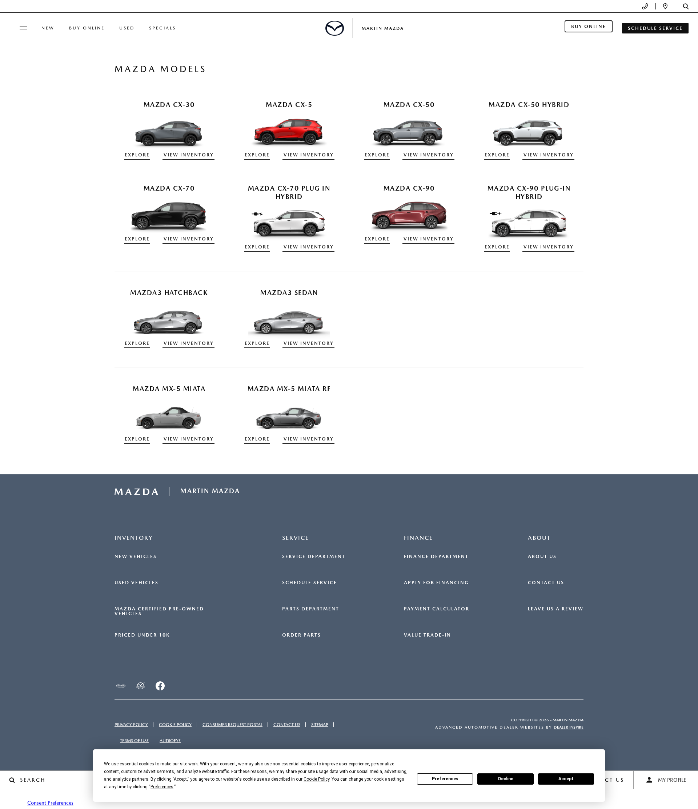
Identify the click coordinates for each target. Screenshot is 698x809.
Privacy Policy (131, 724)
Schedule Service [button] (655, 28)
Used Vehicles (137, 582)
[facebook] (160, 686)
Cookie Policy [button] (316, 779)
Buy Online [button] (588, 26)
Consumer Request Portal (232, 724)
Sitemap (319, 724)
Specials (162, 28)
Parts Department (310, 608)
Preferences (445, 778)
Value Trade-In (427, 635)
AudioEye (170, 740)
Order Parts (301, 635)
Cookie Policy (175, 724)
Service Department (313, 556)
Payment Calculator (436, 608)
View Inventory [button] (189, 155)
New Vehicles (136, 556)
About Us (542, 556)
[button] (685, 6)
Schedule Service (309, 582)
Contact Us (546, 582)
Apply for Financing (436, 582)
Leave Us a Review (555, 608)
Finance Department (436, 556)
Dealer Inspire (568, 727)
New (48, 28)
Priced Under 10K (142, 635)
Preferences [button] (162, 786)
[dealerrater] (140, 686)
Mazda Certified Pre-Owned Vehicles (159, 611)
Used (127, 28)
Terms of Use (134, 740)
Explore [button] (137, 155)
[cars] (121, 686)
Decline (505, 778)
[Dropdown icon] (645, 6)
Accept (566, 778)
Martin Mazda (568, 720)
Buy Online (87, 28)
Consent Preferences (50, 803)
